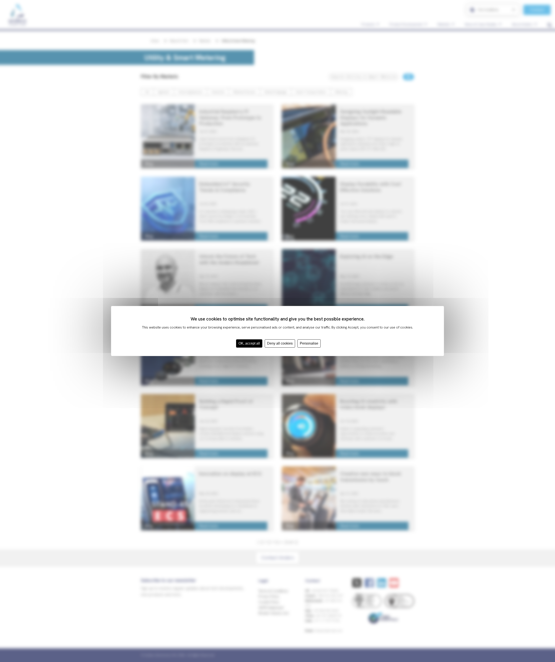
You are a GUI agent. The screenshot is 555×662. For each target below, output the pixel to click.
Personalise (309, 343)
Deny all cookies (280, 343)
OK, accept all (249, 343)
